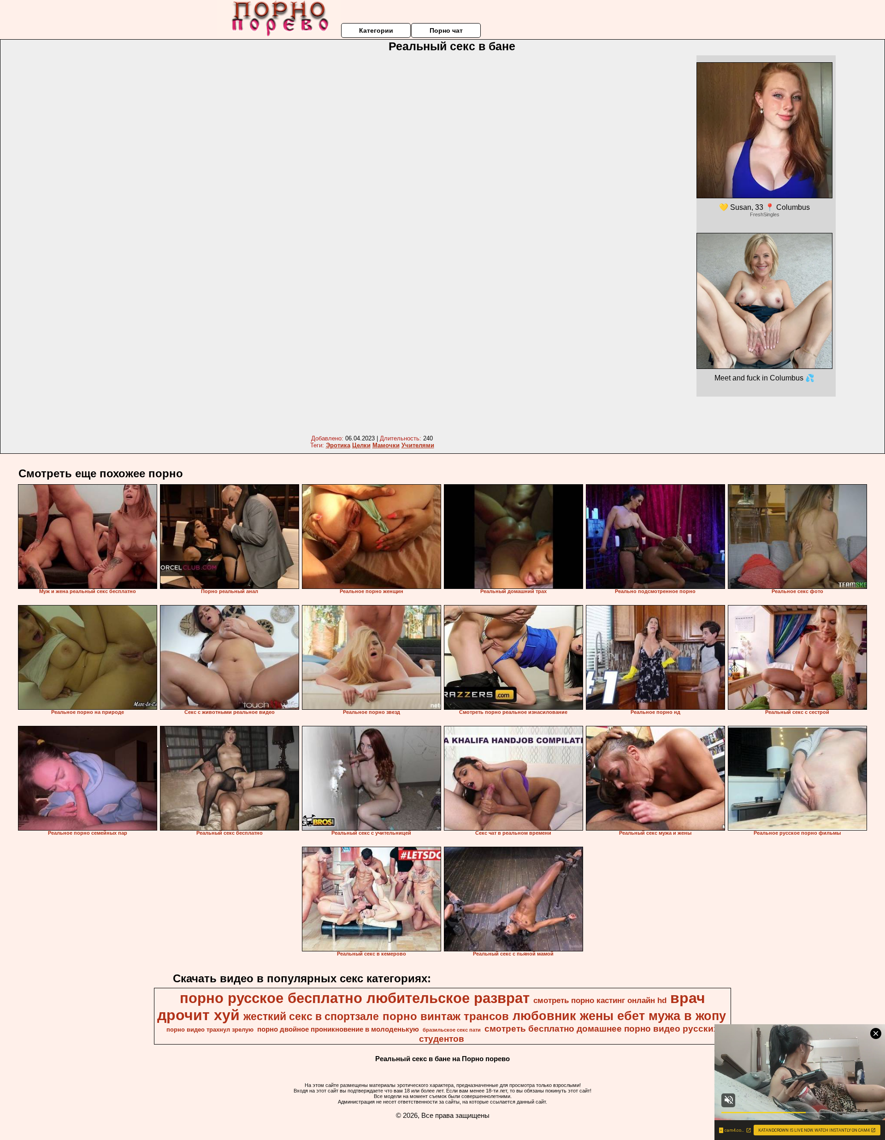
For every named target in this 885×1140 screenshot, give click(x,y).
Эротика (338, 445)
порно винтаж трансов (446, 1016)
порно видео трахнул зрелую (210, 1029)
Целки (361, 445)
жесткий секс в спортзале (311, 1016)
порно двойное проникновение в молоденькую (338, 1029)
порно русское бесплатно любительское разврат (355, 998)
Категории (376, 30)
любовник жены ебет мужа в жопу (619, 1016)
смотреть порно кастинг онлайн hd (600, 1000)
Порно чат (446, 30)
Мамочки (386, 445)
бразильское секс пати (452, 1030)
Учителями (417, 445)
